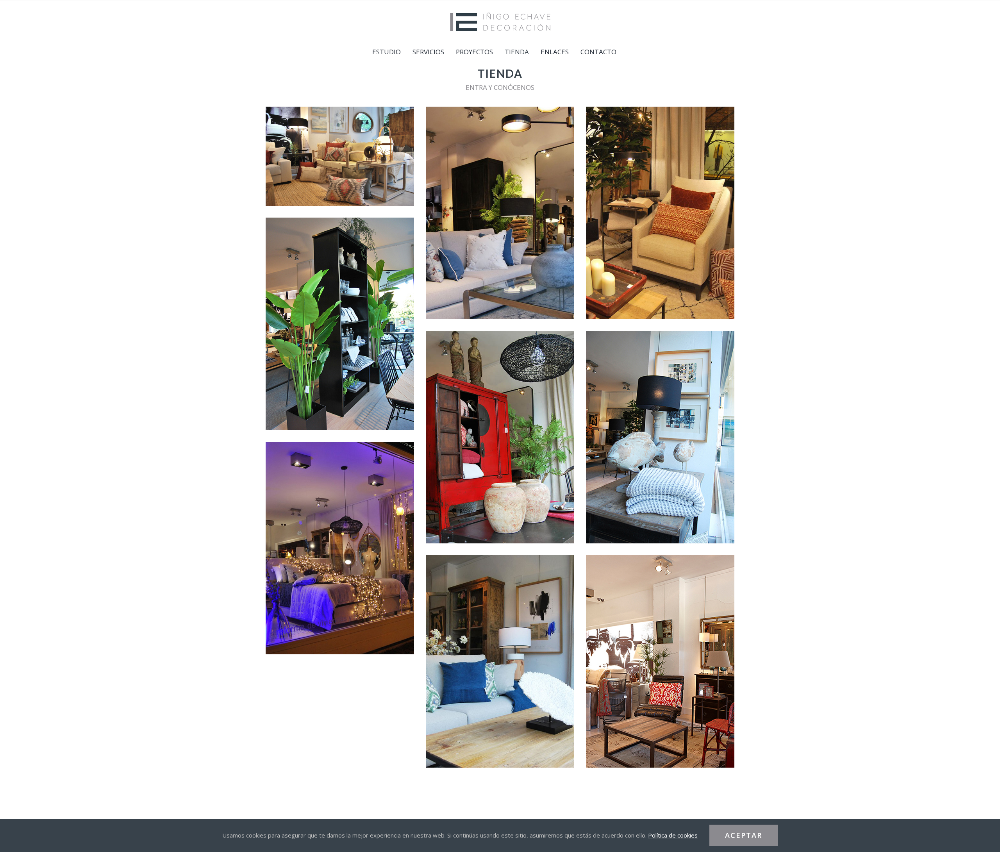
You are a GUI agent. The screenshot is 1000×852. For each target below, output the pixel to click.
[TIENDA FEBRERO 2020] (500, 213)
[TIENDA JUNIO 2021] (340, 156)
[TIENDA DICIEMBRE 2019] (660, 213)
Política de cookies (673, 835)
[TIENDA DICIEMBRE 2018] (340, 548)
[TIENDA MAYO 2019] (500, 437)
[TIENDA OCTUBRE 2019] (340, 324)
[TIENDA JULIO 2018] (500, 661)
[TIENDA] (660, 661)
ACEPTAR (743, 835)
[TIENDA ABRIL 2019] (660, 437)
